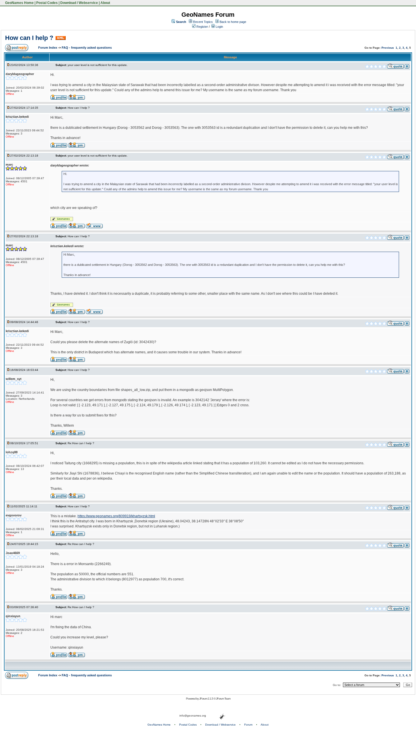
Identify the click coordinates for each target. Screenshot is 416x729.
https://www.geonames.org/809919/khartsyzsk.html (116, 516)
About (105, 3)
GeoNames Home (19, 3)
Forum (248, 724)
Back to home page (233, 21)
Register (202, 26)
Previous (387, 47)
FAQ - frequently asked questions (87, 47)
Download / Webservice (79, 3)
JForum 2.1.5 (206, 698)
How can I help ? (29, 37)
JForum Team (223, 698)
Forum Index (48, 47)
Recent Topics (203, 21)
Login (219, 26)
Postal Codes (47, 3)
